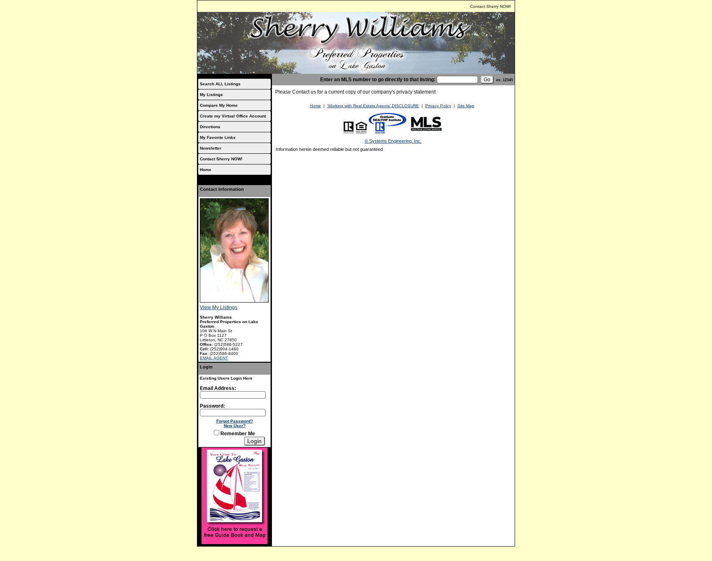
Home (205, 169)
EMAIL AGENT (214, 358)
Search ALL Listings (220, 84)
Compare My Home (219, 105)
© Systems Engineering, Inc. (393, 140)
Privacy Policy (438, 105)
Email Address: (218, 388)
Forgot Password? (234, 421)
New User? (235, 425)
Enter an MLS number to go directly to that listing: (378, 79)
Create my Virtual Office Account (233, 116)
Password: (212, 406)
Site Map (465, 105)
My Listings (211, 94)
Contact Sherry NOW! (490, 6)
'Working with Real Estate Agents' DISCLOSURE (373, 105)
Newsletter (210, 148)
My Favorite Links (218, 137)
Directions (210, 126)
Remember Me (237, 434)
